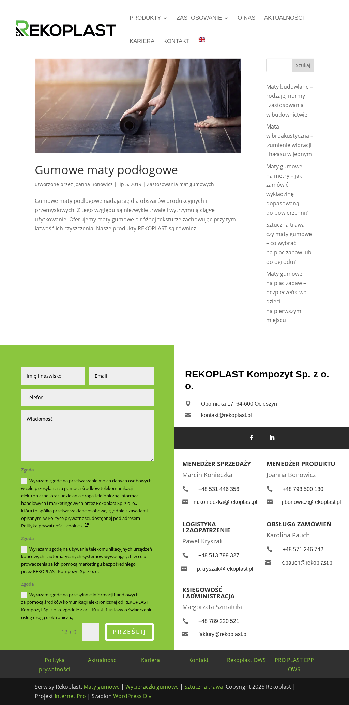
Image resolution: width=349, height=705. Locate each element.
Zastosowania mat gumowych (180, 184)
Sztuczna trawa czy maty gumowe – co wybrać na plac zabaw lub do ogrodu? (289, 243)
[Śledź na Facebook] (251, 437)
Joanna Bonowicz (93, 184)
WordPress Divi (133, 696)
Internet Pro (71, 696)
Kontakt (176, 41)
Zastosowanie (199, 18)
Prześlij (129, 632)
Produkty (145, 18)
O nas (246, 18)
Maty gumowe (102, 686)
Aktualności (284, 18)
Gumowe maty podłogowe (106, 170)
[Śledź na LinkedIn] (272, 437)
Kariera (142, 41)
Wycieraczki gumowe (152, 686)
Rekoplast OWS (246, 660)
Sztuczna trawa (203, 686)
